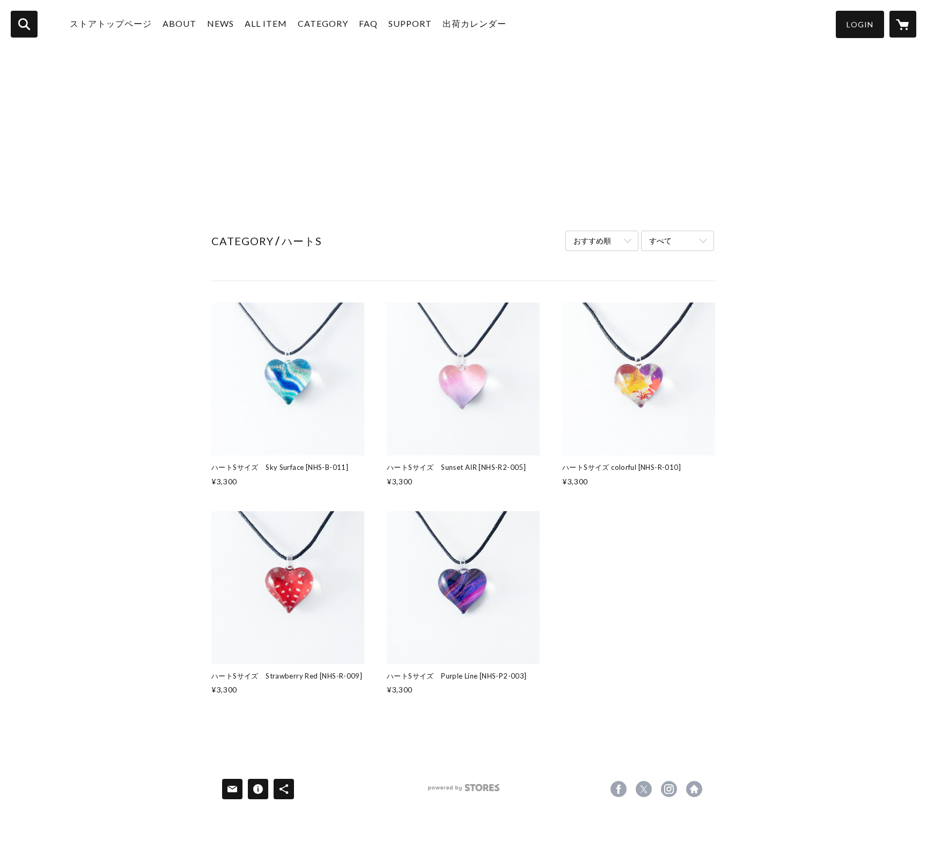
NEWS (220, 23)
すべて (660, 240)
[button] (860, 24)
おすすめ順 (592, 240)
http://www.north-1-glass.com (694, 789)
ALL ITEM (266, 23)
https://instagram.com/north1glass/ (669, 789)
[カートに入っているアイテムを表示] (902, 24)
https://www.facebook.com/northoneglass (618, 789)
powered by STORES (463, 791)
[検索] (24, 24)
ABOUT (179, 23)
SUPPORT (410, 23)
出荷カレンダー (474, 23)
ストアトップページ (111, 23)
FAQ (368, 23)
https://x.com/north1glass (644, 789)
